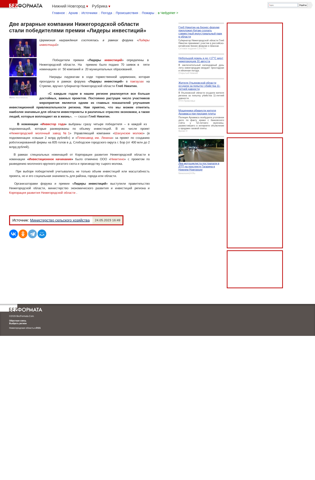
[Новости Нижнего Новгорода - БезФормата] (22, 4)
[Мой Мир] (42, 234)
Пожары (148, 13)
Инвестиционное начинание (50, 159)
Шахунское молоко (128, 133)
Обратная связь (17, 320)
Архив (73, 13)
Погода (106, 13)
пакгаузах (137, 81)
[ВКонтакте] (13, 234)
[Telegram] (32, 234)
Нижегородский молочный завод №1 (40, 133)
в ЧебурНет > (168, 13)
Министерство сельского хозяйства (60, 220)
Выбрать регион (18, 323)
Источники (89, 13)
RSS (38, 328)
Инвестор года (53, 124)
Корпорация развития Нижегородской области (42, 192)
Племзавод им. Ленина (94, 138)
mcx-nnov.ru (22, 97)
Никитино (117, 159)
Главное (58, 13)
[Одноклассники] (23, 234)
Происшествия (127, 13)
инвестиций (113, 60)
